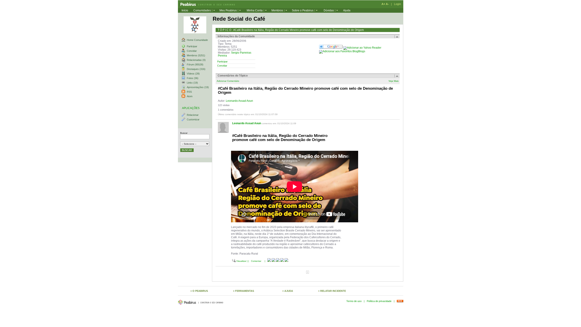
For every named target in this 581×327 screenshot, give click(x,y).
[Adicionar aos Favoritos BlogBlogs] (342, 51)
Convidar (192, 51)
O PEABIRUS (200, 291)
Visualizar (241, 261)
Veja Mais (394, 81)
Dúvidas (329, 10)
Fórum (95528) (195, 64)
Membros (277, 10)
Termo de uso (354, 301)
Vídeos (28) (193, 73)
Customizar (193, 119)
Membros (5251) (196, 55)
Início (185, 10)
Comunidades (202, 10)
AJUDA (288, 291)
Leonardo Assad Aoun (239, 100)
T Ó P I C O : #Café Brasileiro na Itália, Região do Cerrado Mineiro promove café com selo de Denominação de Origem (291, 30)
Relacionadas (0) (196, 60)
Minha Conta (255, 10)
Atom (189, 96)
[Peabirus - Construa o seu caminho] (206, 4)
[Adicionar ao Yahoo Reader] (362, 47)
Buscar (183, 133)
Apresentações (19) (198, 87)
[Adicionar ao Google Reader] (331, 47)
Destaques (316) (196, 69)
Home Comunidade (197, 40)
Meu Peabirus (228, 10)
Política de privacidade (379, 301)
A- (387, 4)
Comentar (256, 261)
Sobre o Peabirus (302, 10)
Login (397, 4)
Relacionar (193, 115)
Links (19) (192, 82)
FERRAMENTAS (244, 291)
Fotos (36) (192, 78)
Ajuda (346, 10)
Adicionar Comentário (228, 81)
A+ (383, 4)
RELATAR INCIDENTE (333, 291)
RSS (189, 91)
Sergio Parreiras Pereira (234, 54)
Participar (192, 46)
